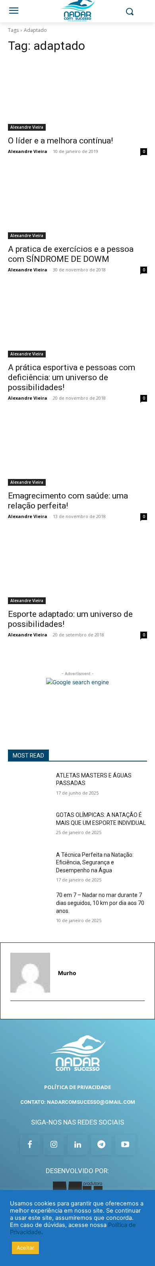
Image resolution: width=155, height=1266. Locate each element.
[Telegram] (101, 1145)
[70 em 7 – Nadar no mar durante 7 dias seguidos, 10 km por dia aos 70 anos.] (29, 906)
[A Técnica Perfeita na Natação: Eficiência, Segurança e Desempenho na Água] (29, 866)
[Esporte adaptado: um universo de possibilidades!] (77, 569)
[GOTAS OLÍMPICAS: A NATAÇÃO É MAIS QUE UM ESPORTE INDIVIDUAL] (29, 826)
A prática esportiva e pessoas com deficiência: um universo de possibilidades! (71, 377)
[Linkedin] (77, 1145)
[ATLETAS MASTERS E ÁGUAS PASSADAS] (29, 786)
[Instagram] (54, 1145)
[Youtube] (125, 1145)
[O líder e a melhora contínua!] (77, 96)
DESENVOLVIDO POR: (77, 1171)
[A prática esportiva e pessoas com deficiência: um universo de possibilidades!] (77, 322)
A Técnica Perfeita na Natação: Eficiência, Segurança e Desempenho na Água (95, 862)
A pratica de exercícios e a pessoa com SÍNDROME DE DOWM (71, 254)
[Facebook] (30, 1145)
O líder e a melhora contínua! (60, 140)
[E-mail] (14, 1013)
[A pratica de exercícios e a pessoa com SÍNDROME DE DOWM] (77, 204)
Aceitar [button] (25, 1247)
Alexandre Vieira (26, 127)
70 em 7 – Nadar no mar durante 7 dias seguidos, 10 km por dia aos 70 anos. (100, 903)
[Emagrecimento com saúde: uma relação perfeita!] (77, 451)
